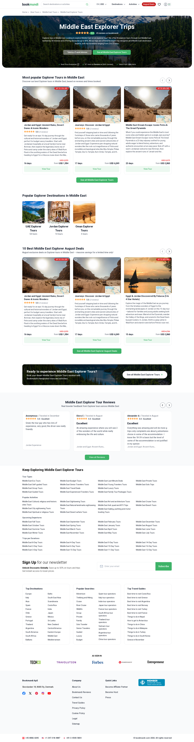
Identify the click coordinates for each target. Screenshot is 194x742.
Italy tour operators (106, 598)
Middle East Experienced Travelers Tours (77, 492)
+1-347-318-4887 (52, 738)
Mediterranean (54, 640)
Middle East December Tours (148, 522)
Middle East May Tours (107, 533)
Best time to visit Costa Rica (138, 594)
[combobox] (65, 4)
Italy (27, 598)
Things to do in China (136, 624)
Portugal (29, 621)
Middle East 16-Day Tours (146, 546)
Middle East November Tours (72, 533)
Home (24, 12)
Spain (28, 605)
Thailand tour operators (104, 620)
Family (79, 621)
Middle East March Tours (70, 529)
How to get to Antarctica (137, 621)
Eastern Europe (54, 632)
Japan (50, 613)
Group (78, 613)
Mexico (51, 617)
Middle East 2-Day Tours (32, 546)
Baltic (50, 594)
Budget (79, 640)
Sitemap (76, 724)
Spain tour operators (107, 594)
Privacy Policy (78, 708)
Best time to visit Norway (137, 605)
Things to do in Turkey (136, 632)
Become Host (111, 692)
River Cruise (81, 605)
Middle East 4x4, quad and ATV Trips (113, 505)
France (28, 609)
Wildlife (79, 609)
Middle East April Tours (107, 529)
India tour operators (107, 601)
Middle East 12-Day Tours (146, 550)
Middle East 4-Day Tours (70, 542)
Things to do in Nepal (136, 617)
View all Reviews (97, 457)
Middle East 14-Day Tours (146, 542)
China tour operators (107, 639)
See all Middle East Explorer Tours (112, 52)
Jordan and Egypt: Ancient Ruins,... (71, 447)
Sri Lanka (51, 621)
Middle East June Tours (145, 529)
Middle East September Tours (72, 522)
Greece (29, 617)
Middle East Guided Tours (32, 492)
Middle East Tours (49, 12)
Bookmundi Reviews (81, 692)
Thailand (29, 624)
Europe (29, 594)
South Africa (31, 636)
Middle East (52, 636)
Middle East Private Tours (146, 481)
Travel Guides (78, 702)
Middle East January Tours (109, 525)
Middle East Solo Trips (145, 484)
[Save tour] (25, 88)
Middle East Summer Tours (33, 529)
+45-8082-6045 (32, 738)
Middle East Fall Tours (31, 522)
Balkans (29, 640)
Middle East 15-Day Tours (70, 550)
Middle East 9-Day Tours (108, 542)
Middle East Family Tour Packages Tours (114, 492)
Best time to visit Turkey (137, 609)
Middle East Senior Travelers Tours (74, 484)
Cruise (79, 601)
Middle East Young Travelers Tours (112, 484)
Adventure (80, 594)
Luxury (79, 636)
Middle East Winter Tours (32, 533)
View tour (46, 169)
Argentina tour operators (105, 634)
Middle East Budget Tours (70, 481)
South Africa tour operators (106, 614)
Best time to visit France (137, 613)
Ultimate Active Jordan (168, 447)
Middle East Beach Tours (146, 505)
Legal (74, 718)
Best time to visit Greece (137, 598)
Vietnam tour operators (104, 627)
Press (108, 697)
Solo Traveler (81, 624)
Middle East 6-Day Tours (70, 546)
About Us (76, 687)
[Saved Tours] (159, 4)
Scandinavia (53, 601)
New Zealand (53, 624)
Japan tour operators (107, 605)
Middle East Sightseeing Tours (72, 501)
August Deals (149, 4)
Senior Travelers (83, 628)
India (50, 609)
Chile (28, 613)
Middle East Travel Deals (70, 488)
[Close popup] (185, 18)
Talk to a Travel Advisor (77, 52)
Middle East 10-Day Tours (108, 546)
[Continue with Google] (156, 34)
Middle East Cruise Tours (146, 501)
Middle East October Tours (33, 525)
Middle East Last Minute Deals (110, 481)
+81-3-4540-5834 (73, 738)
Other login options (176, 34)
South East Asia (54, 598)
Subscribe (163, 566)
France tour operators (108, 609)
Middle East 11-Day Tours (108, 550)
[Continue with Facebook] (148, 34)
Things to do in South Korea (138, 636)
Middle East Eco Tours (31, 481)
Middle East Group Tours (32, 488)
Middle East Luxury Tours (108, 488)
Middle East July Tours (145, 533)
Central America (54, 628)
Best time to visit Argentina (138, 601)
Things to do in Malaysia (137, 628)
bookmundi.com (143, 738)
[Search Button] (87, 4)
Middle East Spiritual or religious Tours (38, 512)
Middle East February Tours (109, 522)
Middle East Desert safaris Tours (73, 512)
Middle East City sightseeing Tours (36, 508)
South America (32, 632)
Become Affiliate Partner (116, 687)
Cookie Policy (78, 713)
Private (79, 617)
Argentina (30, 628)
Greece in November (135, 640)
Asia (27, 601)
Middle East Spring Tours (70, 525)
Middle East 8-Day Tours (32, 542)
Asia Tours (34, 12)
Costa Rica (52, 605)
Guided (79, 632)
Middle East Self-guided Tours (34, 484)
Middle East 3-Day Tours (32, 550)
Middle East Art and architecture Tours (114, 501)
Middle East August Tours (146, 525)
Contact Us (77, 697)
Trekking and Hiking (84, 598)
